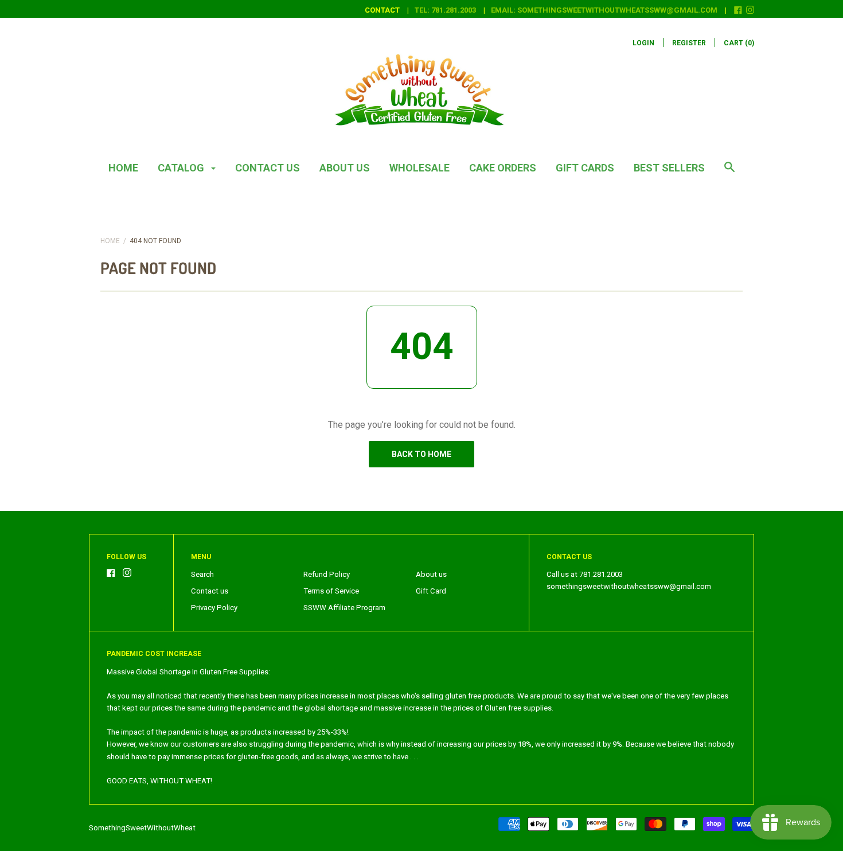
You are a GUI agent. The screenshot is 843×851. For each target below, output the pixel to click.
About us (344, 168)
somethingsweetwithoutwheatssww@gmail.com (629, 586)
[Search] (729, 172)
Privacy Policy (214, 607)
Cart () (739, 43)
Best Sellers (669, 168)
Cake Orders (502, 168)
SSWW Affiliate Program (344, 607)
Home (123, 168)
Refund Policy (326, 574)
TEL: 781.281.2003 (445, 10)
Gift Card (431, 591)
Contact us (267, 168)
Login (643, 43)
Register (689, 43)
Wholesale (419, 168)
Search (202, 574)
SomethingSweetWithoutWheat (142, 827)
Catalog (182, 168)
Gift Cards (585, 168)
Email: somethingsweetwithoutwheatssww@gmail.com (604, 10)
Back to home (421, 454)
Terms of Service (331, 591)
